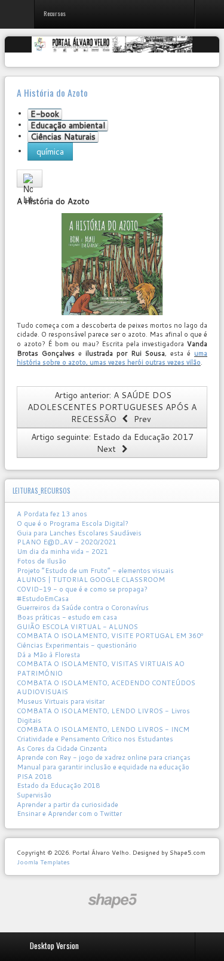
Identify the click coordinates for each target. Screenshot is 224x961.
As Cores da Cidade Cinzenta (62, 748)
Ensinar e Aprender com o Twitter (69, 813)
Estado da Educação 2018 (58, 785)
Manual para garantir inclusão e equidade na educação (103, 767)
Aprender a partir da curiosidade (67, 804)
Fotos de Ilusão (41, 561)
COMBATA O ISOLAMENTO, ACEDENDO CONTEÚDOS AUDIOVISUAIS (106, 687)
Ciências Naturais (63, 137)
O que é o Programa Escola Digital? (72, 523)
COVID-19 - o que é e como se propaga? (82, 589)
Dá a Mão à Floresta (48, 655)
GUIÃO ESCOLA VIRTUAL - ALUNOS (77, 627)
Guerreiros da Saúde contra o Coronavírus (83, 607)
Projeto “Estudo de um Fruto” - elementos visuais (95, 570)
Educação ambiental (67, 125)
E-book (44, 114)
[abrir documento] (112, 264)
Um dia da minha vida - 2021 (62, 551)
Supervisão (34, 795)
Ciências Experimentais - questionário (77, 645)
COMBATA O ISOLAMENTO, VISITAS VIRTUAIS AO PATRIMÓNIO (101, 668)
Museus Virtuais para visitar (61, 701)
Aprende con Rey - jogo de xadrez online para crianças (104, 757)
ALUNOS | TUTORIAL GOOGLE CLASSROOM (91, 579)
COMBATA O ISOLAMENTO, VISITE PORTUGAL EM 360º (110, 635)
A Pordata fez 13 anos (52, 514)
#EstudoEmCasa (43, 598)
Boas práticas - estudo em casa (67, 617)
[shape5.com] (112, 901)
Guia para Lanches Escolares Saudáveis (79, 533)
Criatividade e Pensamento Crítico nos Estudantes (95, 739)
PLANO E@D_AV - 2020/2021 (66, 542)
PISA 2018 (34, 776)
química (50, 152)
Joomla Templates (43, 862)
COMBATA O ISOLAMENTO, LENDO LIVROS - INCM (103, 729)
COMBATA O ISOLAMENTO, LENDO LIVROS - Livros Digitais (103, 715)
